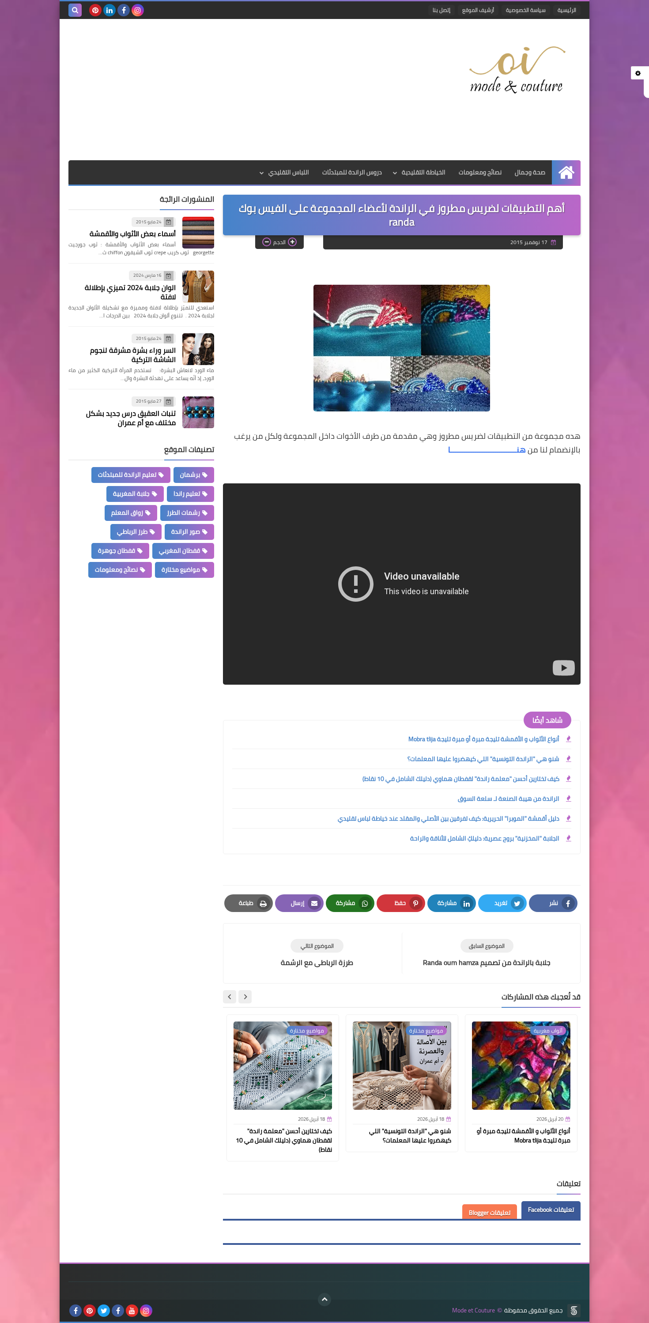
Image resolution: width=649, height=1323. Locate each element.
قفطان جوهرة (116, 550)
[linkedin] (109, 10)
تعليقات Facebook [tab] (551, 1209)
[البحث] (75, 10)
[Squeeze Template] (574, 1310)
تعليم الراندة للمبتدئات (127, 474)
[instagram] (138, 10)
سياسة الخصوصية (526, 10)
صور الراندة (185, 531)
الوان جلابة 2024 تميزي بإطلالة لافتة (130, 292)
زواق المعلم (127, 512)
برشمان (190, 474)
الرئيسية (567, 10)
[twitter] (104, 1310)
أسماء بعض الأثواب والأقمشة (133, 234)
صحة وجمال (530, 172)
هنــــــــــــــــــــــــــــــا (486, 449)
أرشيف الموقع (478, 10)
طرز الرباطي (132, 531)
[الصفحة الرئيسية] (566, 172)
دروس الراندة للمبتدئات (352, 172)
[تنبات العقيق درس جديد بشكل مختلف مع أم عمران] (198, 412)
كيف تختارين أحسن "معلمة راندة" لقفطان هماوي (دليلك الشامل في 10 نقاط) (460, 778)
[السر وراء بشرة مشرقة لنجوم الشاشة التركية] (198, 349)
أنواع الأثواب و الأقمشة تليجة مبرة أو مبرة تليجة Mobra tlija (483, 739)
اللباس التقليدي (288, 172)
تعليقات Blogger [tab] (489, 1212)
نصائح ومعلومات (480, 172)
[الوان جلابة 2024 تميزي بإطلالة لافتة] (198, 286)
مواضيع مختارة (181, 569)
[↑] (324, 1299)
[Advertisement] (229, 89)
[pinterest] (95, 10)
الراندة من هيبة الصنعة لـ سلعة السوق (508, 798)
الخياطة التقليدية (423, 172)
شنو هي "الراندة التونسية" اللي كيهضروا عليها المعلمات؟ (483, 759)
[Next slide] (229, 996)
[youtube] (132, 1310)
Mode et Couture (473, 1310)
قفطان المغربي (179, 550)
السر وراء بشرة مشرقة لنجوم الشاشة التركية (133, 355)
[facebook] (123, 10)
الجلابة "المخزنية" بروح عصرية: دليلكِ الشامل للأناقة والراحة (484, 838)
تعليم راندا (187, 493)
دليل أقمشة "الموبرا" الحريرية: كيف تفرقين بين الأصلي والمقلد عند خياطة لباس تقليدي (448, 818)
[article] (317, 953)
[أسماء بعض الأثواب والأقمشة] (198, 233)
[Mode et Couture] (517, 70)
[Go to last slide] (245, 996)
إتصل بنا (441, 10)
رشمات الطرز (183, 512)
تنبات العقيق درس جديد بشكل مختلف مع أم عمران (131, 418)
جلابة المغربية (131, 493)
